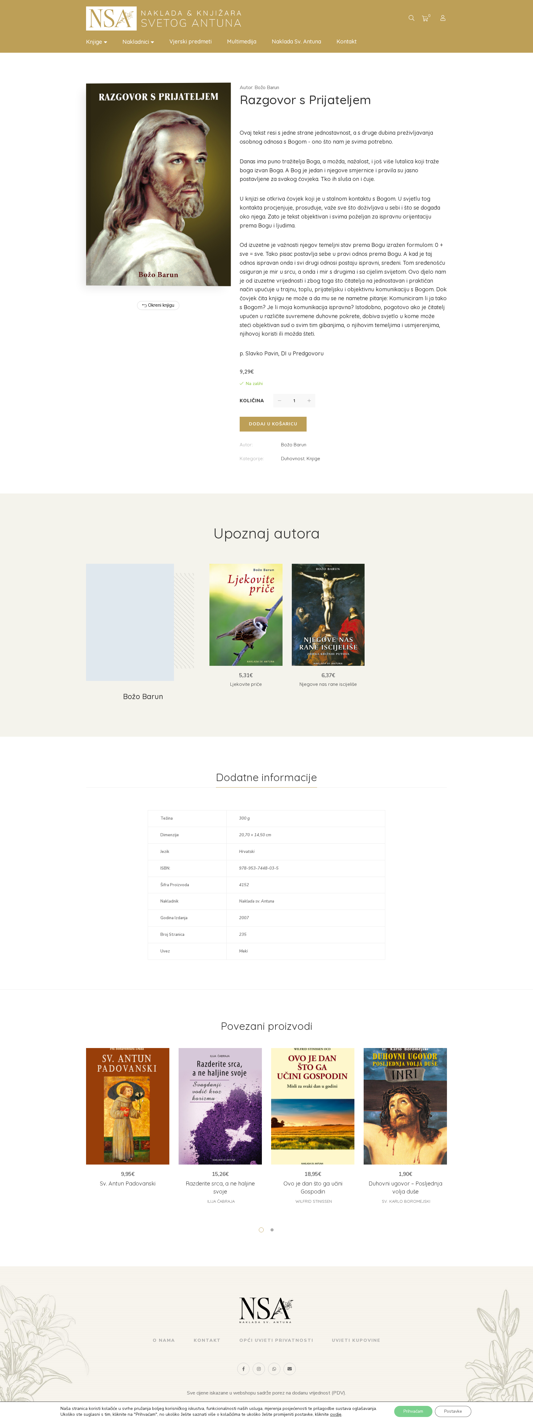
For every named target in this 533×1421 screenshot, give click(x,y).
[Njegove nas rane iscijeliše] (328, 615)
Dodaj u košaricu (273, 424)
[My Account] (443, 19)
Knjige (313, 458)
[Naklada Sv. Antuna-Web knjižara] (166, 18)
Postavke (453, 1411)
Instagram (259, 1369)
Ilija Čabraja (221, 1201)
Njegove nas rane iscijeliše (328, 684)
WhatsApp (274, 1369)
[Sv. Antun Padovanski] (127, 1106)
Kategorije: (252, 458)
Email (289, 1369)
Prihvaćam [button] (413, 1411)
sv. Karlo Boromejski (406, 1201)
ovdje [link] (335, 1414)
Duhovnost (292, 458)
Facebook (243, 1369)
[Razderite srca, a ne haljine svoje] (220, 1106)
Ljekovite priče (246, 684)
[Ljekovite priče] (246, 615)
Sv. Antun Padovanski (127, 1183)
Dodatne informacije (266, 777)
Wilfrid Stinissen (313, 1201)
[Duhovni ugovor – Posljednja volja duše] (405, 1106)
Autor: (246, 445)
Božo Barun (293, 445)
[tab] (266, 777)
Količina (252, 401)
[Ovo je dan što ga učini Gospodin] (312, 1106)
